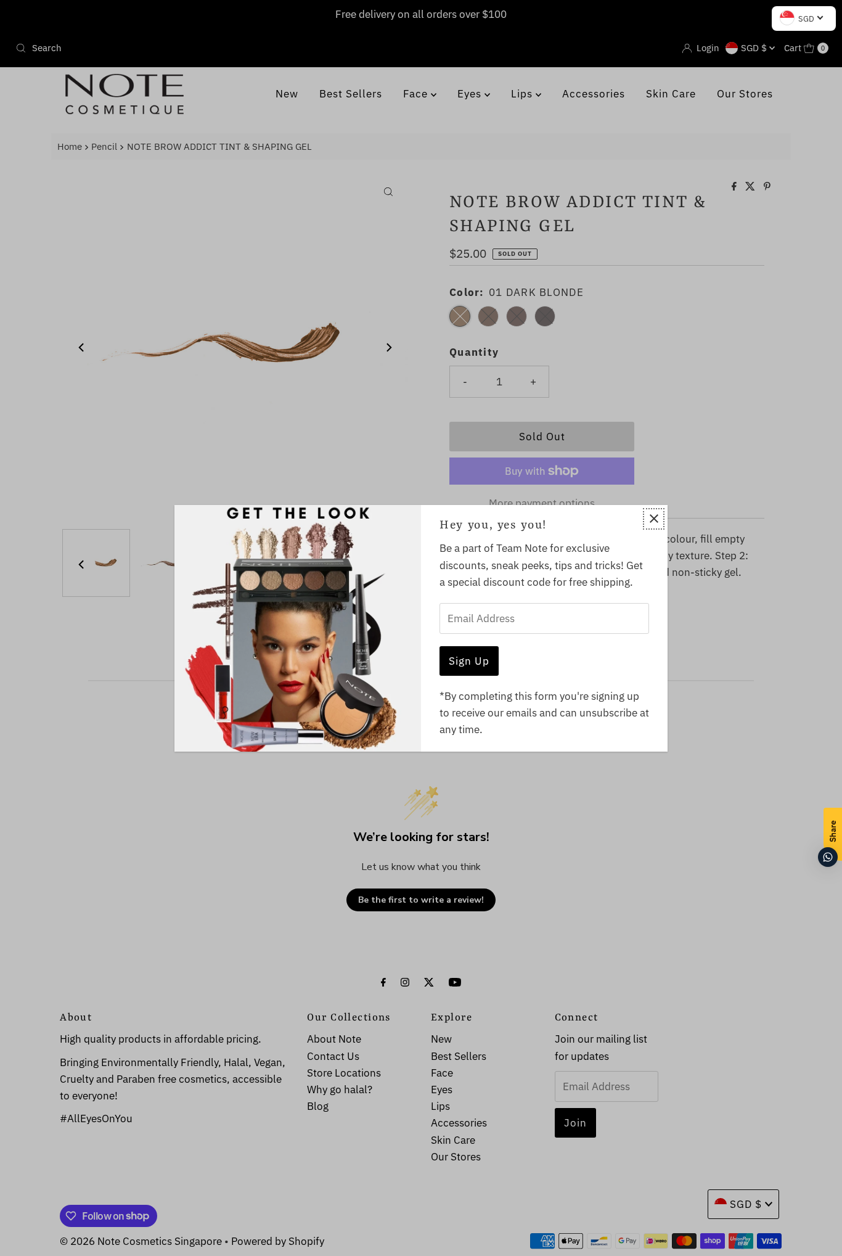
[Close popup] (653, 519)
